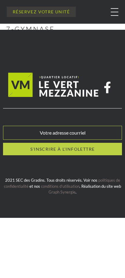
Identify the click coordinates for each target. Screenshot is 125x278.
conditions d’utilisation (60, 186)
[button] (114, 12)
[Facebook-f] (107, 87)
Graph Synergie (62, 192)
